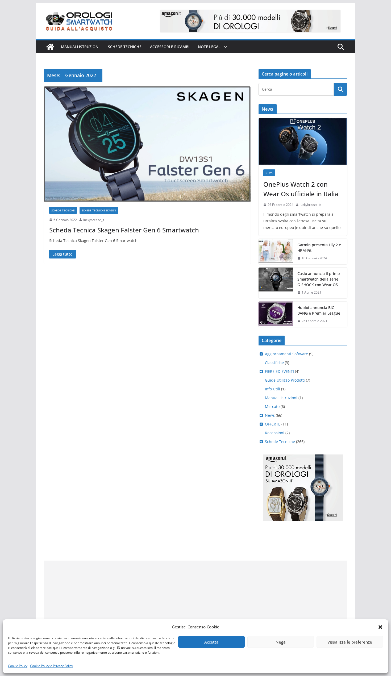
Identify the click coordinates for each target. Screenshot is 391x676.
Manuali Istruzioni (281, 397)
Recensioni (274, 432)
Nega (281, 642)
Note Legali (210, 46)
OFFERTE (272, 424)
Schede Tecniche (125, 46)
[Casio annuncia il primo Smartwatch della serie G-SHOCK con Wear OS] (276, 283)
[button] (380, 627)
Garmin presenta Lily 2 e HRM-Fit (319, 247)
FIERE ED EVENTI (279, 371)
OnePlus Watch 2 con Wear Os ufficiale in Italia (300, 189)
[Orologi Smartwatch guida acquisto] (50, 46)
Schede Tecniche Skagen (99, 210)
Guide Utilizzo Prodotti (285, 380)
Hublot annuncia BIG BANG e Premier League (318, 310)
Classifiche (274, 362)
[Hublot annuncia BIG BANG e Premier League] (276, 314)
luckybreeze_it (93, 220)
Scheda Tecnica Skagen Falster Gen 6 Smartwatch (124, 230)
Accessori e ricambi (169, 46)
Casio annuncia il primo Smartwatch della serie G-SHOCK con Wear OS (318, 279)
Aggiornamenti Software (286, 353)
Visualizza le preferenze (349, 642)
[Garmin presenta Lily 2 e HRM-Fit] (276, 251)
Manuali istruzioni (80, 46)
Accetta (211, 642)
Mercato (272, 406)
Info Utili (272, 388)
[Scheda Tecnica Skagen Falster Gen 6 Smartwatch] (147, 143)
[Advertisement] (195, 598)
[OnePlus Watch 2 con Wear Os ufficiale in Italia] (303, 141)
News (269, 173)
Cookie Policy (17, 666)
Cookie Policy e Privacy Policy (51, 666)
